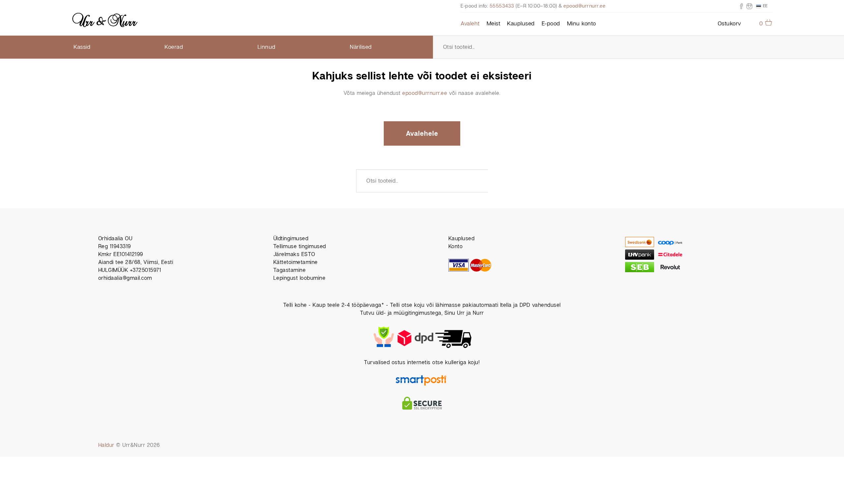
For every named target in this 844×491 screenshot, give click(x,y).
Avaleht (470, 24)
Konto (455, 246)
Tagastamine (289, 270)
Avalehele (422, 133)
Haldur (106, 445)
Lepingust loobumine (299, 278)
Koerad (174, 47)
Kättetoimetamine (295, 262)
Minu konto (581, 24)
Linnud (266, 47)
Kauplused (521, 24)
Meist (493, 24)
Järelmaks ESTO (294, 254)
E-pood (551, 24)
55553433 (502, 6)
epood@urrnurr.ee (584, 6)
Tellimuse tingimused (299, 246)
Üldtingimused (291, 239)
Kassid (82, 47)
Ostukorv (729, 24)
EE (764, 6)
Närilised (361, 47)
